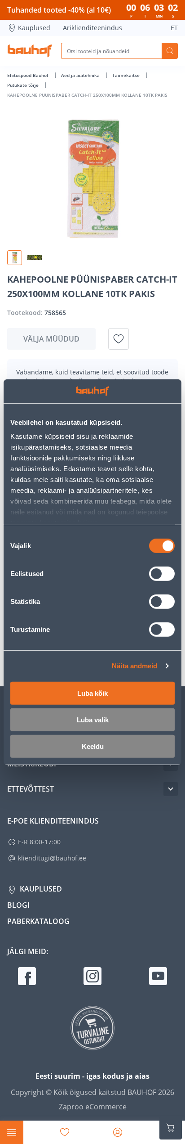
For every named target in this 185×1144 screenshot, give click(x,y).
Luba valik (93, 719)
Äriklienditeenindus (92, 27)
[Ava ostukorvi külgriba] (170, 1127)
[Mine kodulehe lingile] (29, 51)
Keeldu (93, 746)
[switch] (162, 573)
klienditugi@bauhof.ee (52, 858)
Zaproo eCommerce (93, 1107)
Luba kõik (92, 693)
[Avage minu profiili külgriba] (117, 1132)
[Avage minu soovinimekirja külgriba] (64, 1132)
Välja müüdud (51, 339)
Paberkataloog (38, 921)
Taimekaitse (126, 75)
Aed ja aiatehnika (81, 75)
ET (174, 27)
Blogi (18, 905)
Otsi (170, 51)
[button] (14, 257)
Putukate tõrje (23, 85)
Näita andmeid (134, 666)
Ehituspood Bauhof (28, 75)
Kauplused (34, 27)
